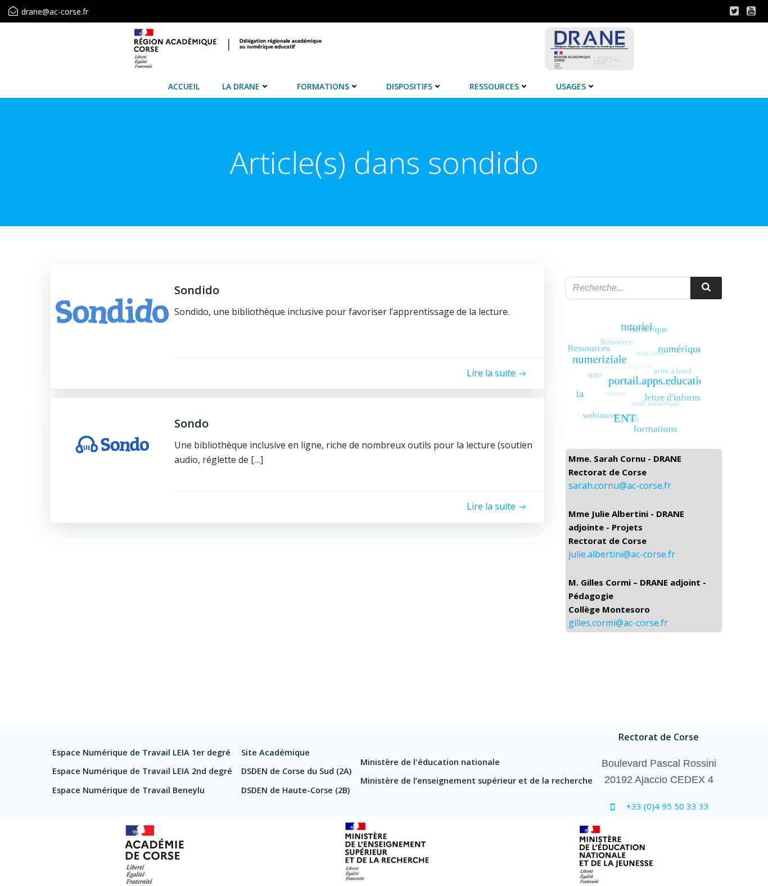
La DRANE (241, 86)
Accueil (184, 86)
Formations (323, 86)
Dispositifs (409, 86)
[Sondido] (112, 310)
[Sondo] (112, 444)
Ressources (494, 86)
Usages (571, 86)
